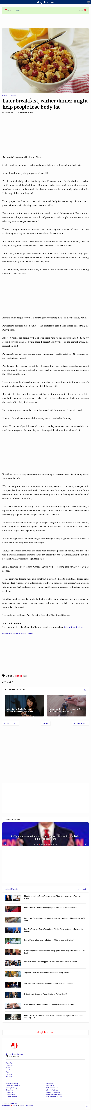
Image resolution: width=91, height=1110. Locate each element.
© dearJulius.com (14, 1054)
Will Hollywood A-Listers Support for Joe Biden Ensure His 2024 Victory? (50, 962)
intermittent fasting (73, 627)
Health (13, 96)
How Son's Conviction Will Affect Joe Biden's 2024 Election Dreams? (49, 1005)
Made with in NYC (9, 1105)
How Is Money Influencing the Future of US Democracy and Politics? (49, 940)
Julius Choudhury (26, 1105)
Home (4, 96)
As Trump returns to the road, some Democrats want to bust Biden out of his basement (45, 837)
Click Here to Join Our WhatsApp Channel (17, 633)
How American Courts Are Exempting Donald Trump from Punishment (50, 907)
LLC (13, 1104)
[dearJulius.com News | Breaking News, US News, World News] (19, 11)
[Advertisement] (45, 20)
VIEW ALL (81, 889)
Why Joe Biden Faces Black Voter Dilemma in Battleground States (48, 983)
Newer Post (10, 723)
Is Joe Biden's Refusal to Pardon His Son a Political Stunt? (45, 994)
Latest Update (11, 889)
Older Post (80, 723)
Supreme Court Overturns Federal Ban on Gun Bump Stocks (46, 972)
